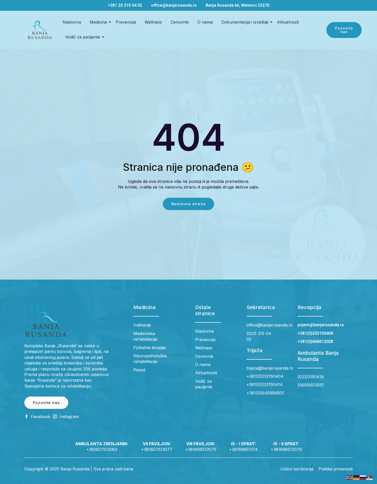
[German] (356, 477)
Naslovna (72, 22)
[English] (349, 477)
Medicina (98, 22)
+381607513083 (101, 449)
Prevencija (126, 22)
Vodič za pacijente (82, 36)
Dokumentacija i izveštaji (244, 22)
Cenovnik (180, 22)
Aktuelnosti (288, 22)
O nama (205, 22)
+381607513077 (156, 449)
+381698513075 (200, 449)
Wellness (153, 22)
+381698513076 (286, 449)
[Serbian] (369, 477)
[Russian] (363, 477)
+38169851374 (243, 449)
